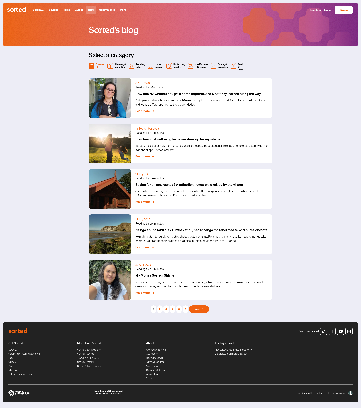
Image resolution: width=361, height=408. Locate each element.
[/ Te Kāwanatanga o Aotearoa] (137, 393)
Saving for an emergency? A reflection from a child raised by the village (189, 185)
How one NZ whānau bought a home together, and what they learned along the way (198, 94)
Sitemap (150, 378)
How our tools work (155, 358)
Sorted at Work (84, 361)
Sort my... (12, 350)
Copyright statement (156, 370)
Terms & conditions (155, 362)
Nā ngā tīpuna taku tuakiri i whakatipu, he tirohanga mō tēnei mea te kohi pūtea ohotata (201, 230)
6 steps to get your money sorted (24, 353)
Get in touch (152, 353)
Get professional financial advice (230, 353)
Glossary (12, 370)
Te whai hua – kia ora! (87, 357)
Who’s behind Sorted (156, 350)
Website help (152, 374)
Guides (12, 362)
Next (197, 309)
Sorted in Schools (86, 353)
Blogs (11, 366)
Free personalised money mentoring (232, 349)
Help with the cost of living (20, 374)
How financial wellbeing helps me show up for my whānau (178, 139)
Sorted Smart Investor (88, 349)
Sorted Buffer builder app (89, 366)
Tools (11, 358)
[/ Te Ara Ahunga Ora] (51, 393)
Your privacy (152, 366)
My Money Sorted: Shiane (154, 275)
